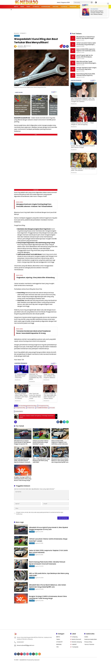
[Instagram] (27, 654)
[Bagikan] (67, 46)
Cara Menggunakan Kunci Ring (28, 405)
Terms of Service (89, 644)
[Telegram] (64, 422)
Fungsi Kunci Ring (20, 407)
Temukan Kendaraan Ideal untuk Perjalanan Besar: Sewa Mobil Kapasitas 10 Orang (33, 332)
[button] (91, 2)
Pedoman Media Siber (90, 639)
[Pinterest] (21, 654)
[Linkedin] (30, 654)
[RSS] (39, 654)
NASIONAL (59, 644)
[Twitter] (61, 422)
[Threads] (33, 654)
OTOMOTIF (17, 35)
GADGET (74, 644)
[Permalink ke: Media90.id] (16, 46)
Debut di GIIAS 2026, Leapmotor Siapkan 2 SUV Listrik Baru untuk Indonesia (59, 442)
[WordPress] (24, 654)
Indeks (86, 637)
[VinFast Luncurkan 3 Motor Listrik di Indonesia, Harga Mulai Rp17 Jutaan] (41, 433)
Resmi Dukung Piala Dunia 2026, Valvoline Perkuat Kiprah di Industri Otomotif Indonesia (22, 460)
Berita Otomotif (76, 639)
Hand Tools (31, 407)
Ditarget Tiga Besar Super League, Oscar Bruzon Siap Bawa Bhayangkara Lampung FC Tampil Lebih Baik (86, 68)
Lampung (74, 637)
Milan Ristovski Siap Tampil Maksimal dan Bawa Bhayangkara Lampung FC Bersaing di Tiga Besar (86, 62)
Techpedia (75, 647)
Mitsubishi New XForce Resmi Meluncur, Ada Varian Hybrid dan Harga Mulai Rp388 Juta (59, 460)
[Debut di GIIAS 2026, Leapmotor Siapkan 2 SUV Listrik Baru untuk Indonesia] (60, 433)
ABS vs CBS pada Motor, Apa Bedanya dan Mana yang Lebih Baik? (41, 460)
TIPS (57, 647)
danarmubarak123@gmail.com (25, 645)
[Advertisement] (55, 20)
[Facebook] (57, 422)
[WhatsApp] (67, 422)
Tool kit (53, 407)
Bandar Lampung (77, 642)
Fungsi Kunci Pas (44, 405)
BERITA (58, 637)
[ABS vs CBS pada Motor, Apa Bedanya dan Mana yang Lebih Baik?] (41, 451)
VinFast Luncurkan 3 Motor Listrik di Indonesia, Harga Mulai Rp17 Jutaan (40, 442)
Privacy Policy (88, 642)
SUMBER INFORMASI (43, 407)
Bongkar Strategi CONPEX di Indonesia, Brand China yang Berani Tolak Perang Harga (22, 478)
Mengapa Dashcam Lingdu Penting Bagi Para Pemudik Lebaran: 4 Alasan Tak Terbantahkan (34, 205)
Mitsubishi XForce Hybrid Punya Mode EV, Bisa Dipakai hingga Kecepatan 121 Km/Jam (22, 442)
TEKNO (58, 639)
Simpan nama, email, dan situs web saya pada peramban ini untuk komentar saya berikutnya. (39, 513)
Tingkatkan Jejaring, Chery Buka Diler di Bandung (35, 277)
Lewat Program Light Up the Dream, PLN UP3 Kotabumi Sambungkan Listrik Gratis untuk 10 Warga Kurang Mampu (85, 56)
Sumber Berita (19, 411)
